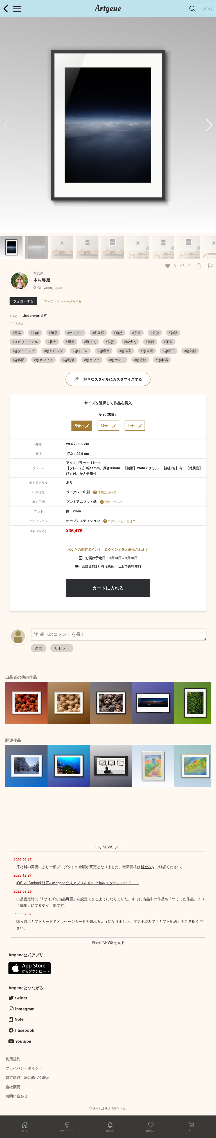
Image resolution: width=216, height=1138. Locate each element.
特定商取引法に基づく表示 (28, 1077)
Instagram (24, 1009)
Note (19, 1019)
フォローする (23, 301)
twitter (21, 998)
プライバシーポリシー (24, 1068)
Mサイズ (108, 425)
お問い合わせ (17, 1096)
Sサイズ (82, 425)
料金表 (146, 866)
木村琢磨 (41, 280)
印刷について (107, 492)
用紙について (113, 501)
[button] (209, 125)
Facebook (24, 1030)
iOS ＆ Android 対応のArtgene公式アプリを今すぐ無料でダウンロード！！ (77, 882)
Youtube (23, 1041)
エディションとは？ (122, 521)
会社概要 (13, 1086)
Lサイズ (135, 425)
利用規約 (13, 1058)
